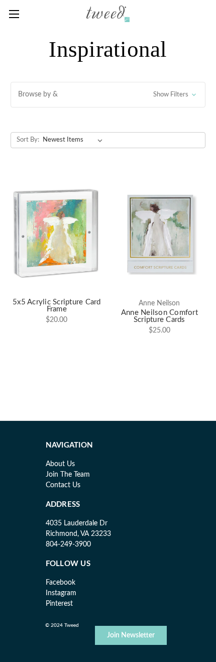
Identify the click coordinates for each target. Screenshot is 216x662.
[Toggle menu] (14, 14)
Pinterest (59, 603)
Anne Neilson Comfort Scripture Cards (159, 316)
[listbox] (74, 140)
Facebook (60, 582)
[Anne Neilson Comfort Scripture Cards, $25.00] (159, 233)
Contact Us (63, 485)
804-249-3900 (68, 544)
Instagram (61, 593)
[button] (108, 94)
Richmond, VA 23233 (78, 533)
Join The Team (68, 474)
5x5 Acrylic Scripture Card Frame (57, 306)
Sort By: (28, 140)
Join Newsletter (131, 635)
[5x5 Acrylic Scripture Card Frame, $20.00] (56, 233)
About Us (60, 464)
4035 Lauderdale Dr (76, 523)
